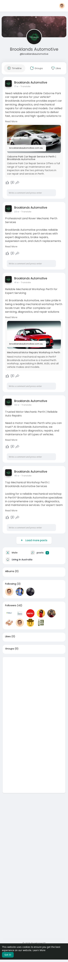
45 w (16, 475)
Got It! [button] (7, 954)
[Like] (7, 182)
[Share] (17, 182)
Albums (9, 571)
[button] (62, 6)
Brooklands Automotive (34, 49)
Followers (10, 605)
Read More (11, 121)
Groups (9, 648)
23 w (16, 211)
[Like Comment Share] (12, 182)
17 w (16, 86)
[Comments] (12, 182)
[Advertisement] (34, 691)
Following (10, 583)
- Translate (25, 86)
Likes (8, 636)
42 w (16, 404)
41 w (16, 282)
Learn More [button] (39, 950)
